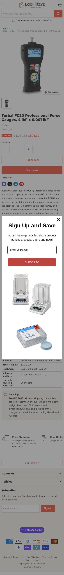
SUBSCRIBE (32, 262)
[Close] (58, 219)
